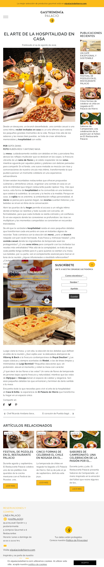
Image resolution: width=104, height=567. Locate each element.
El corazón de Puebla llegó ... (57, 413)
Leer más (10, 486)
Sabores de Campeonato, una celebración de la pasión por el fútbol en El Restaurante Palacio (90, 132)
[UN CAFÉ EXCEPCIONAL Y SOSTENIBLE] (90, 45)
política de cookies (37, 564)
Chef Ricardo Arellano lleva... (20, 413)
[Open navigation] (6, 17)
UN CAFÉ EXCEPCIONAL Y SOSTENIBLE (88, 55)
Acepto (85, 563)
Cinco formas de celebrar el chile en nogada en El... (49, 454)
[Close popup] (92, 264)
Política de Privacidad (77, 540)
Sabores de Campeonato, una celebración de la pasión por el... (83, 456)
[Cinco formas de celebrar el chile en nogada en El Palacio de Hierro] (90, 93)
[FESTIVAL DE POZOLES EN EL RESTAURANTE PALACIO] (90, 68)
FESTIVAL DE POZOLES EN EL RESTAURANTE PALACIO (18, 454)
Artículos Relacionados (27, 425)
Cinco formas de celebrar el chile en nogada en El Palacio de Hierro (90, 105)
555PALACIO (16, 519)
